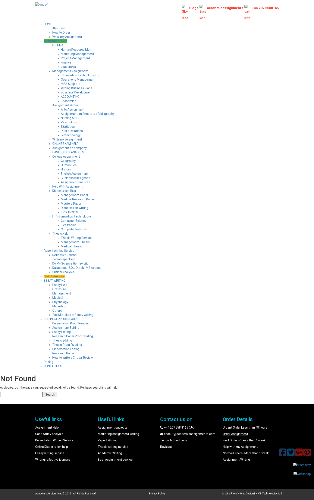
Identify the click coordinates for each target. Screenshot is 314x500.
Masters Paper (71, 203)
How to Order (61, 32)
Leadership (68, 66)
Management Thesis (75, 242)
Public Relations (72, 131)
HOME (48, 24)
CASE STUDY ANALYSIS (68, 152)
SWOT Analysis (54, 276)
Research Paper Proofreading (72, 336)
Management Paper (74, 195)
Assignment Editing (65, 327)
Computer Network (74, 229)
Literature (59, 289)
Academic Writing (110, 453)
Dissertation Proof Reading (71, 323)
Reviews (166, 446)
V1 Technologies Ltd (270, 493)
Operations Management (78, 79)
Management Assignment (70, 71)
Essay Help (59, 285)
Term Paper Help (63, 259)
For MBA (58, 45)
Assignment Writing (65, 105)
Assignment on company (69, 148)
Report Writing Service (59, 250)
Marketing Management (77, 54)
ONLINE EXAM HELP (65, 143)
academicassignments (225, 8)
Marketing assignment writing (118, 434)
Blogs (193, 8)
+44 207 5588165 (265, 8)
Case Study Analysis (49, 434)
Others (57, 310)
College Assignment (66, 156)
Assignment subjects (113, 427)
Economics (68, 101)
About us (58, 28)
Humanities (69, 165)
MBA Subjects (70, 84)
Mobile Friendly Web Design (238, 493)
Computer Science (74, 220)
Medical (57, 297)
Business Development (77, 92)
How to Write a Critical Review (72, 357)
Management (61, 293)
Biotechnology (71, 135)
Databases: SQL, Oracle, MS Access (76, 267)
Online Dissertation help (51, 446)
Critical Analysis (63, 272)
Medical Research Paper (77, 199)
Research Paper (63, 353)
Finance (66, 62)
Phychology (60, 302)
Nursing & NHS (70, 118)
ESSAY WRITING (54, 280)
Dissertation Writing (74, 208)
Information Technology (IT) (80, 75)
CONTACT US (53, 366)
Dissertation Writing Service (54, 440)
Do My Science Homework (70, 263)
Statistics (68, 126)
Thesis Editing (62, 340)
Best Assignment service (115, 459)
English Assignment (74, 173)
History (66, 169)
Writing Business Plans (76, 88)
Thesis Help (60, 233)
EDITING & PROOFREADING (61, 319)
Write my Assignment (67, 36)
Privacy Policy (157, 493)
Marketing (59, 306)
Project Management (75, 58)
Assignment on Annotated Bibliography (87, 113)
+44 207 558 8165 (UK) (179, 427)
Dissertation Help (64, 190)
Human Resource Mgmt (77, 49)
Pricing (48, 362)
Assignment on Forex (75, 182)
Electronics (68, 225)
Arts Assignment (72, 109)
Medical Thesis (71, 246)
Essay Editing (61, 332)
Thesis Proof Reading (67, 344)
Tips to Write (70, 212)
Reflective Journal (64, 255)
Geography (68, 161)
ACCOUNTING (70, 96)
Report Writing (107, 440)
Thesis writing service (113, 446)
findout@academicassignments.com (189, 434)
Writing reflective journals (52, 459)
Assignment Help (55, 41)
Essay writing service (49, 453)
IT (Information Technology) (71, 216)
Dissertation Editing (65, 349)
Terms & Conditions (173, 440)
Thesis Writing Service (76, 238)
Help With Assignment (67, 186)
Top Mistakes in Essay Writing (72, 315)
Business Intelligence (75, 178)
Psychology (69, 122)
